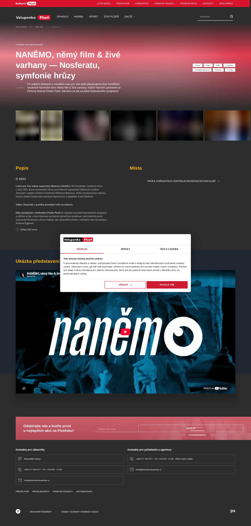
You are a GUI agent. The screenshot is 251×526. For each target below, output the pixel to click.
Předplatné (122, 3)
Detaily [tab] (125, 249)
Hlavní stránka (21, 27)
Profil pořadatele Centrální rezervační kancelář (181, 181)
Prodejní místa (188, 3)
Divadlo (62, 16)
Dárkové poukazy (164, 3)
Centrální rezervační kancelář (29, 44)
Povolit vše (167, 285)
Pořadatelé (142, 3)
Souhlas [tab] (82, 249)
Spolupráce (226, 3)
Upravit (123, 285)
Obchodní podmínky (41, 512)
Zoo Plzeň (111, 16)
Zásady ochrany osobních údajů (79, 512)
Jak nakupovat (84, 491)
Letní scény (103, 3)
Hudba (78, 16)
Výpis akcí (39, 27)
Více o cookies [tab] (169, 249)
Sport (93, 16)
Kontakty (208, 3)
